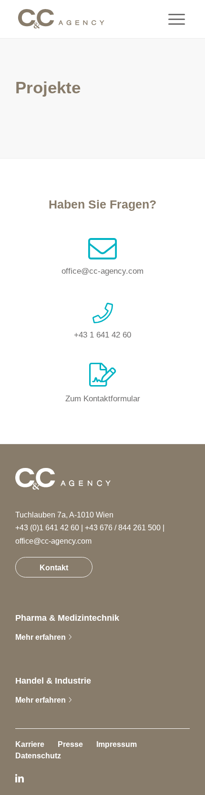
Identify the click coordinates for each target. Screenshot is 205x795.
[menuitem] (172, 19)
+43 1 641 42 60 (102, 334)
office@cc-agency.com (103, 271)
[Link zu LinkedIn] (19, 778)
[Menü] (172, 19)
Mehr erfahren (40, 637)
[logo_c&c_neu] (60, 19)
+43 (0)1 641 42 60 (47, 528)
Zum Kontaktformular (102, 398)
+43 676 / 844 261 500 (123, 528)
